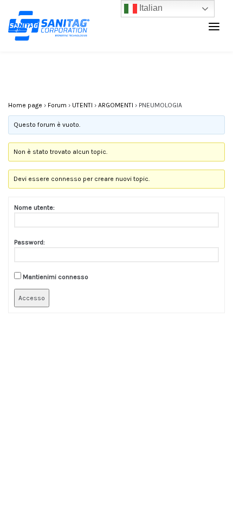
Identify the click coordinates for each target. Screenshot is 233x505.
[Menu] (214, 26)
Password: (29, 242)
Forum (57, 105)
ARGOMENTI (115, 105)
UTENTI (82, 105)
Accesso (31, 298)
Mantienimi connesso (55, 277)
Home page (25, 105)
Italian (150, 7)
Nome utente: (34, 207)
